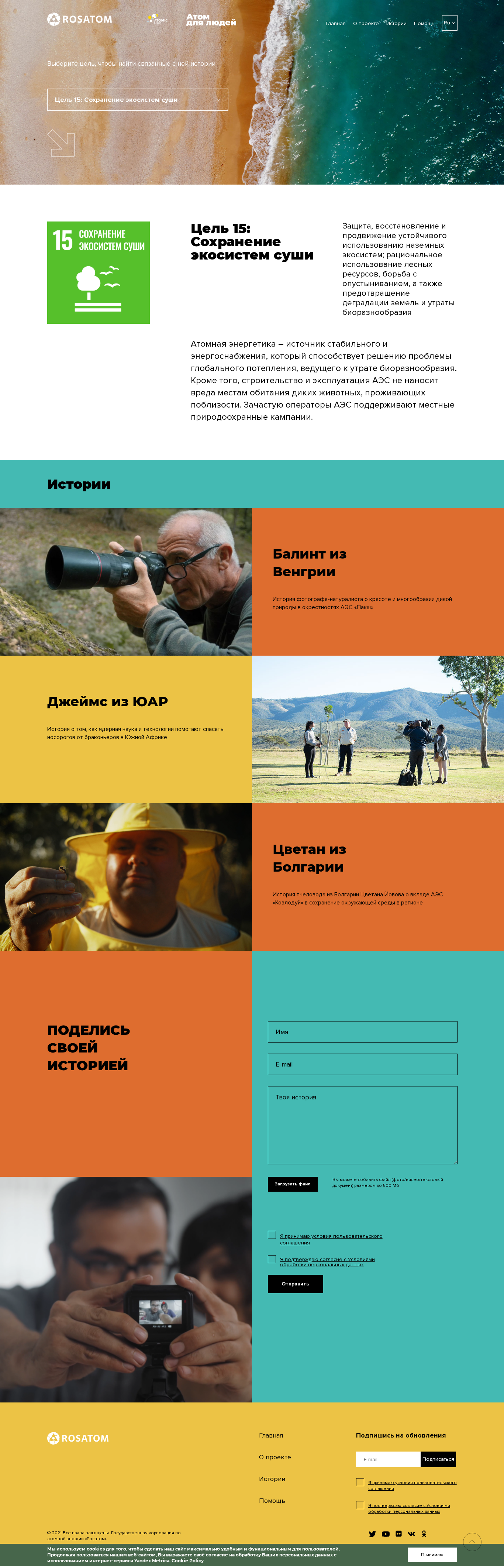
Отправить (295, 1284)
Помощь (424, 23)
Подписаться (438, 1459)
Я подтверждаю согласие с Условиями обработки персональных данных (327, 1262)
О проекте (366, 23)
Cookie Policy (188, 1560)
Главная (336, 23)
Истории (396, 23)
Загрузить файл (292, 1184)
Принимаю (432, 1555)
